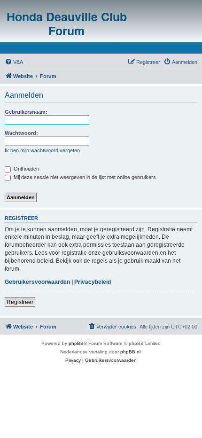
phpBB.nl (130, 351)
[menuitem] (14, 62)
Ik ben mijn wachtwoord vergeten (42, 150)
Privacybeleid (92, 282)
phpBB (76, 343)
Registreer (20, 302)
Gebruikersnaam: (26, 112)
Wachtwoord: (21, 133)
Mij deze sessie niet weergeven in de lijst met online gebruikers (84, 177)
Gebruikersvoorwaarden (37, 282)
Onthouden (25, 169)
